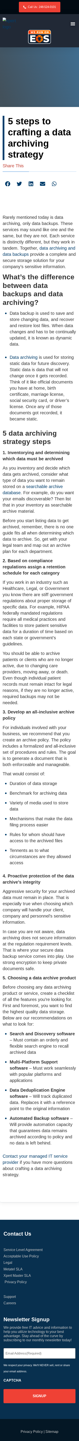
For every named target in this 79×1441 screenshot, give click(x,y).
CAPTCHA (12, 1380)
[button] (72, 24)
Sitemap (51, 1432)
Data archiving (24, 357)
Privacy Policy (32, 1432)
